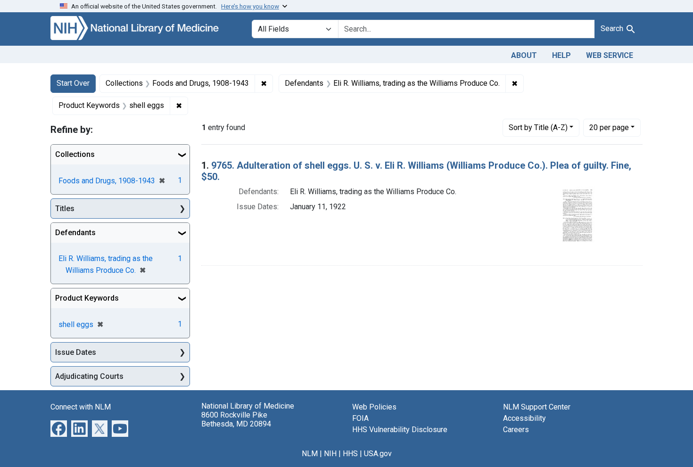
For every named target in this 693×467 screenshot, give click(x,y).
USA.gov (378, 453)
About (524, 55)
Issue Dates (75, 352)
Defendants (75, 232)
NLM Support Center (536, 406)
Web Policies (374, 406)
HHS (350, 453)
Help (561, 55)
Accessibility (524, 418)
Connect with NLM (80, 406)
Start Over (73, 83)
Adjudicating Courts (89, 376)
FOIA (360, 418)
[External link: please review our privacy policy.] (58, 428)
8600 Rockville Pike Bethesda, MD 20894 (236, 419)
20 (609, 127)
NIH (330, 453)
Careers (516, 429)
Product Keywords (87, 298)
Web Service (609, 55)
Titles (64, 208)
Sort (538, 127)
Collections (75, 154)
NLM (310, 453)
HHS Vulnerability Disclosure (399, 429)
